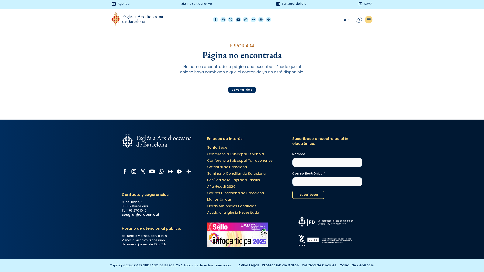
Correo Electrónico (308, 174)
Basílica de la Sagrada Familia (233, 180)
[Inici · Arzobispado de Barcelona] (140, 20)
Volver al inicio (241, 90)
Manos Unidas (219, 199)
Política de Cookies (319, 265)
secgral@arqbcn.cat (140, 214)
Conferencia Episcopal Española (235, 154)
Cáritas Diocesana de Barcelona (235, 193)
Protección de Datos (280, 265)
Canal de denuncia (357, 265)
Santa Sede (217, 147)
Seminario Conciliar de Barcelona (236, 173)
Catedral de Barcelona (227, 167)
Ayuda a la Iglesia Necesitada (233, 212)
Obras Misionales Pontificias (231, 206)
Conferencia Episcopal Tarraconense (239, 160)
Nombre (298, 154)
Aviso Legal (248, 265)
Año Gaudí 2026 (221, 186)
